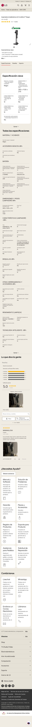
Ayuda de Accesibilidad (14, 697)
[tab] (5, 63)
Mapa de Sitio (5, 691)
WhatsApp (4, 636)
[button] (18, 5)
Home (3, 9)
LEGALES (4, 697)
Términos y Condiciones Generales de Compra (14, 699)
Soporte (4, 670)
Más (2, 58)
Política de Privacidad (7, 694)
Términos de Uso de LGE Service (19, 691)
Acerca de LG (6, 675)
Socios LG (23, 1)
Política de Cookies (20, 694)
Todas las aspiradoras (12, 9)
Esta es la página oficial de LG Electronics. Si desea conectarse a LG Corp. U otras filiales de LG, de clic (16, 707)
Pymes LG (18, 1)
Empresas (28, 1)
